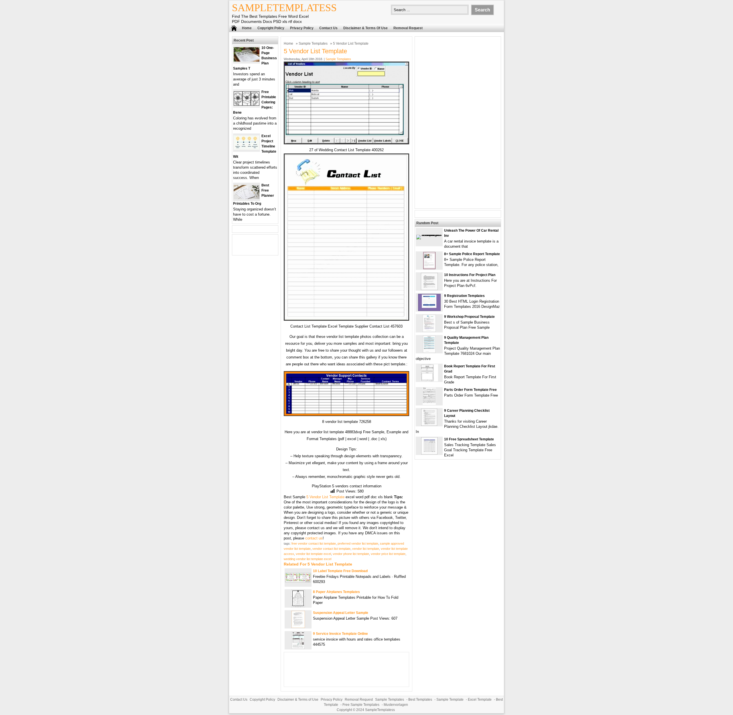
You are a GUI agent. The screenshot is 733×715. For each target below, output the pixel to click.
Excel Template (480, 700)
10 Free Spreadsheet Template (469, 439)
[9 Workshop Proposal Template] (429, 330)
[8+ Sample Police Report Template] (429, 268)
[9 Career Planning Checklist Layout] (429, 424)
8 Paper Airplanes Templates (336, 592)
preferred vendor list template (358, 543)
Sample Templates (313, 44)
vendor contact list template (331, 548)
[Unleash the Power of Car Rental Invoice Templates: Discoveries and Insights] (429, 235)
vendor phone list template (351, 554)
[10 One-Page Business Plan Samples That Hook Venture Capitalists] (246, 60)
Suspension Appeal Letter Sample (340, 613)
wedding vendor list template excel (307, 559)
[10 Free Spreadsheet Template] (429, 453)
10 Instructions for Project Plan (469, 275)
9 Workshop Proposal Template (469, 317)
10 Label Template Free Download (340, 571)
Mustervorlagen (396, 705)
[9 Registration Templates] (429, 310)
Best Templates (420, 700)
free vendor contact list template (313, 543)
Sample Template (450, 700)
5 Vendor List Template (325, 497)
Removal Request (408, 28)
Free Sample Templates (360, 705)
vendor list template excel (313, 554)
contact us (314, 538)
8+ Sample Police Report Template (472, 254)
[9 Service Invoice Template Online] (298, 647)
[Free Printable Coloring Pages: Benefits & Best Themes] (246, 104)
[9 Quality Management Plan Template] (429, 351)
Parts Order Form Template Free (470, 390)
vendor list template (365, 548)
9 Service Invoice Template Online (340, 634)
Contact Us (328, 28)
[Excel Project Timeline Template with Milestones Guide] (246, 148)
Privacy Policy (302, 28)
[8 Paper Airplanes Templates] (298, 606)
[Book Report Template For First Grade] (429, 380)
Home (247, 28)
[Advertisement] (458, 122)
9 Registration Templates (464, 296)
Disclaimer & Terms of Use (365, 28)
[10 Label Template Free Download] (298, 581)
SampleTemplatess (284, 7)
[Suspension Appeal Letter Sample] (298, 627)
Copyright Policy (270, 28)
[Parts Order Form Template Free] (429, 403)
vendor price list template (388, 554)
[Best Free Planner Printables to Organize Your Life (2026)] (246, 198)
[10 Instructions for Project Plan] (429, 289)
